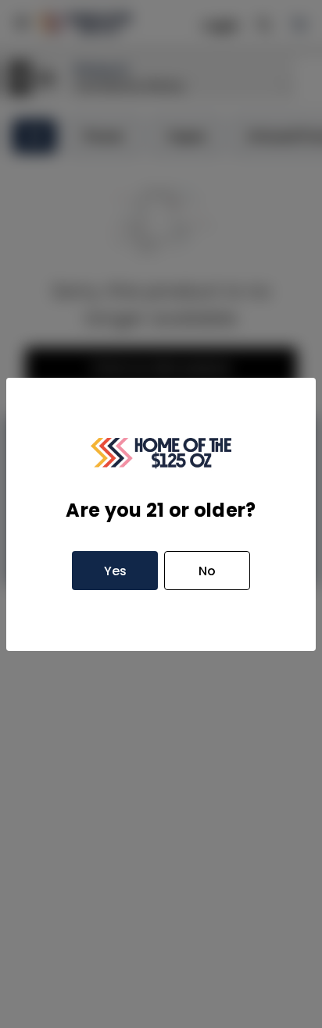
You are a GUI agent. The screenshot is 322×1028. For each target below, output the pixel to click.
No (207, 571)
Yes (115, 571)
